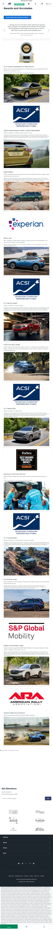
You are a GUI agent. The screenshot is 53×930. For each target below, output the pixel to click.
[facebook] (18, 863)
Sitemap (31, 876)
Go (48, 798)
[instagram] (22, 863)
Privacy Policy (11, 876)
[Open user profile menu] (44, 927)
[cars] (26, 863)
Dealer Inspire (34, 879)
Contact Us (26, 876)
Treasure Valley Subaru (30, 881)
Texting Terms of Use (19, 876)
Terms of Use (36, 876)
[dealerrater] (29, 863)
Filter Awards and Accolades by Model (17, 17)
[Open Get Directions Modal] (42, 4)
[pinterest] (33, 863)
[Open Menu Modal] (3, 4)
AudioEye (42, 876)
